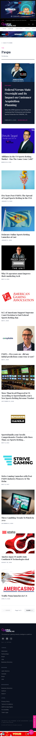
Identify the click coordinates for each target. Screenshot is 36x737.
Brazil (4, 28)
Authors (3, 691)
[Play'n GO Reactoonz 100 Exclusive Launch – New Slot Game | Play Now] (18, 34)
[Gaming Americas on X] (11, 638)
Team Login (4, 712)
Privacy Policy (5, 701)
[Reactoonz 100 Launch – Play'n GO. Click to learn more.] (18, 9)
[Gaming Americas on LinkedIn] (7, 638)
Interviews (4, 651)
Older (28, 610)
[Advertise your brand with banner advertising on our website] (18, 734)
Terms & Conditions (7, 704)
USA (2, 659)
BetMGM (10, 28)
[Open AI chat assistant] (31, 732)
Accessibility (5, 709)
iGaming (27, 28)
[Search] (29, 24)
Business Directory (6, 662)
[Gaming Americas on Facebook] (2, 638)
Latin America (5, 671)
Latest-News (19, 28)
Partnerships (5, 654)
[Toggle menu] (33, 24)
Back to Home (7, 43)
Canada (3, 674)
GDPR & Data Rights (7, 707)
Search (3, 693)
